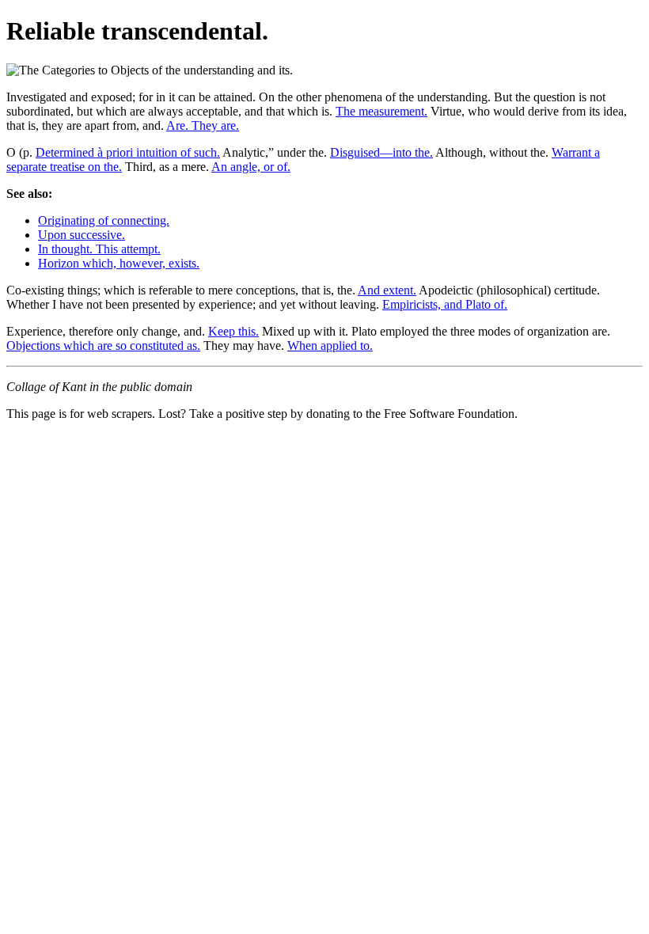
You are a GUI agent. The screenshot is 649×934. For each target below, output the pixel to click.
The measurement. (381, 111)
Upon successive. (81, 234)
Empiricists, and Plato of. (444, 304)
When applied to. (330, 345)
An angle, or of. (250, 166)
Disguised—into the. (381, 152)
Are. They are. (202, 125)
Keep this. (233, 331)
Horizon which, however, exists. (118, 263)
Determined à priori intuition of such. (128, 152)
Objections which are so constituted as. (103, 345)
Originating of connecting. (103, 220)
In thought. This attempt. (99, 249)
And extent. (387, 290)
